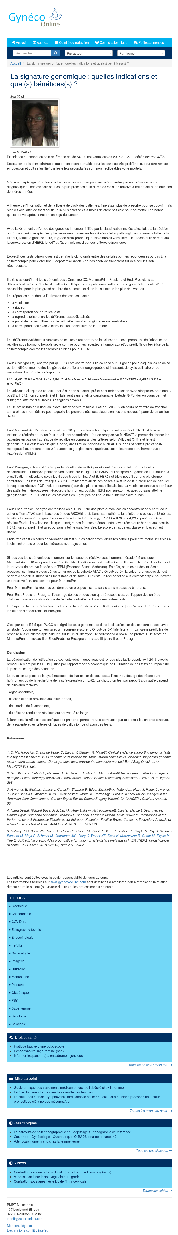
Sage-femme (21, 1008)
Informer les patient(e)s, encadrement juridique (48, 1055)
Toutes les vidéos (156, 1190)
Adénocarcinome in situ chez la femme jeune (47, 1141)
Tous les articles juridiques (148, 1064)
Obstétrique (20, 992)
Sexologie (19, 1024)
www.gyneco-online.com (68, 882)
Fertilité (17, 945)
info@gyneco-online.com (25, 1218)
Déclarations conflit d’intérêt (27, 1230)
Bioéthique (19, 905)
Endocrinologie (22, 937)
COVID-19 (19, 921)
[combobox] (88, 53)
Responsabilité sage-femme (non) (39, 1051)
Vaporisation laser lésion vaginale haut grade (47, 1176)
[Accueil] (35, 19)
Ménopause (20, 976)
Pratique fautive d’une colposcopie (39, 1046)
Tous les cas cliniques (152, 1150)
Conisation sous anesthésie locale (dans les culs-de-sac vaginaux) (62, 1172)
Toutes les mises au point (149, 1110)
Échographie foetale (26, 929)
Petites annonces (151, 42)
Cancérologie (21, 913)
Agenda (42, 42)
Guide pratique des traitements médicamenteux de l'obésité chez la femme (69, 1087)
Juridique (18, 969)
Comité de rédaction (73, 42)
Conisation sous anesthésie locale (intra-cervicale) (51, 1181)
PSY (15, 1000)
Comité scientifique (113, 42)
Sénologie (19, 1016)
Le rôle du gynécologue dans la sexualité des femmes (53, 1092)
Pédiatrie (18, 984)
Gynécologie (21, 953)
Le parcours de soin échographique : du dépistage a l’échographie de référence (72, 1132)
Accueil (20, 42)
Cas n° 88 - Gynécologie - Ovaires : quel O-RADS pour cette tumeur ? (65, 1136)
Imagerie (18, 961)
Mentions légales (19, 1225)
